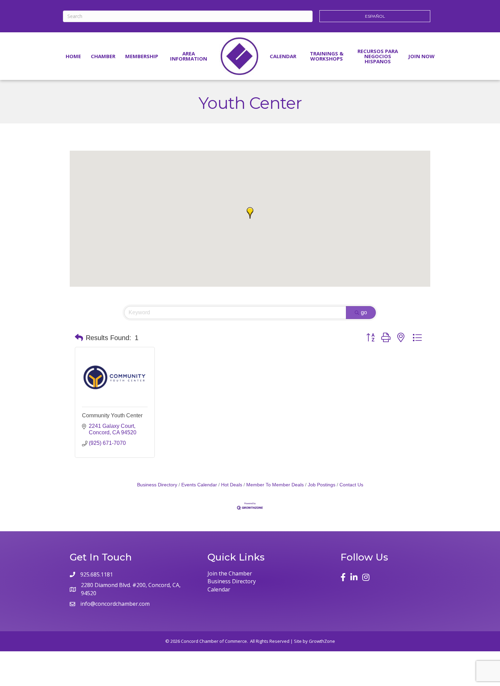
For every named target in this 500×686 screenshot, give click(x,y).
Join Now (421, 56)
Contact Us (351, 484)
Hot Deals (231, 484)
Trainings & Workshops (327, 56)
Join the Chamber (229, 573)
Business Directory (157, 484)
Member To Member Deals (275, 484)
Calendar (283, 56)
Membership (141, 56)
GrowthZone (322, 641)
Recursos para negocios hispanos (377, 56)
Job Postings (321, 484)
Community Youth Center (112, 415)
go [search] (364, 312)
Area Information (188, 56)
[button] (250, 213)
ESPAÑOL (375, 16)
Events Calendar (199, 484)
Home (73, 56)
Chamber (103, 56)
